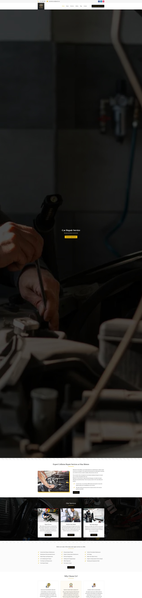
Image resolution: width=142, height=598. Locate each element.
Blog (81, 6)
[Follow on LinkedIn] (101, 1)
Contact (85, 6)
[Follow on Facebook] (99, 1)
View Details (71, 567)
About (67, 6)
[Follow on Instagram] (103, 1)
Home (63, 6)
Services (72, 6)
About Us (76, 492)
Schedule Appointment (98, 6)
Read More (48, 534)
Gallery (76, 6)
